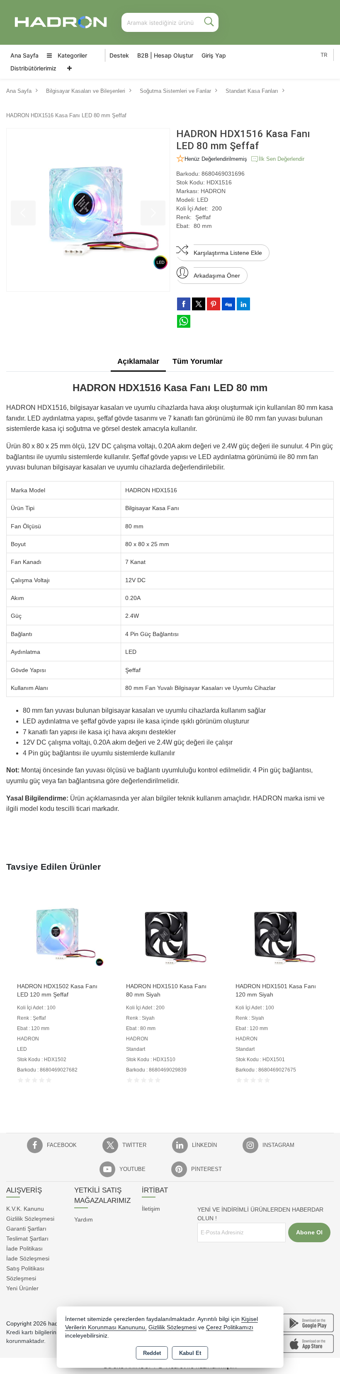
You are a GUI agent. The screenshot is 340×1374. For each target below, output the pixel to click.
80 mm (203, 226)
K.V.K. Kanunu (25, 1208)
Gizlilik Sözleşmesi (30, 1218)
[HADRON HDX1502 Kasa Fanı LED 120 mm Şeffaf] (60, 933)
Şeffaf (203, 217)
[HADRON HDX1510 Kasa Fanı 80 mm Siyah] (170, 933)
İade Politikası (24, 1248)
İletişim (151, 1208)
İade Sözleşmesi (27, 1258)
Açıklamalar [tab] (138, 361)
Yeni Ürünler (22, 1288)
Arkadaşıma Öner (217, 275)
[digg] (228, 303)
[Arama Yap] (209, 22)
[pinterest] (213, 303)
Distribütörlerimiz (33, 68)
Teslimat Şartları (27, 1238)
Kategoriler (71, 55)
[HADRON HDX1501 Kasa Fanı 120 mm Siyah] (279, 933)
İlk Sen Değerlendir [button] (281, 159)
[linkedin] (243, 303)
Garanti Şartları (26, 1228)
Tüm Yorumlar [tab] (197, 361)
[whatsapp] (183, 321)
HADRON (213, 191)
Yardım (83, 1219)
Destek (119, 55)
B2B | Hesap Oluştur (165, 55)
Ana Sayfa (24, 55)
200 (217, 208)
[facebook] (183, 303)
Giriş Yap (214, 55)
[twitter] (198, 304)
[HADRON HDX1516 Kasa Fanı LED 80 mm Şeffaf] (88, 209)
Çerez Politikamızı (229, 1327)
